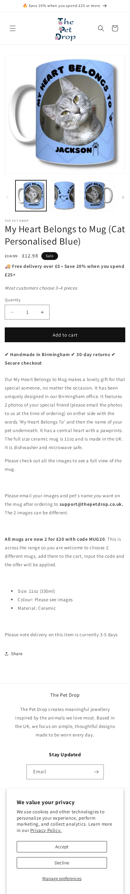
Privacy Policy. (46, 830)
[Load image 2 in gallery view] (65, 195)
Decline (62, 863)
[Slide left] (7, 197)
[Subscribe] (96, 771)
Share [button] (17, 653)
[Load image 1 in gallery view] (30, 195)
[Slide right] (123, 197)
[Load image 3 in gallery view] (98, 195)
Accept (61, 847)
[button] (13, 28)
